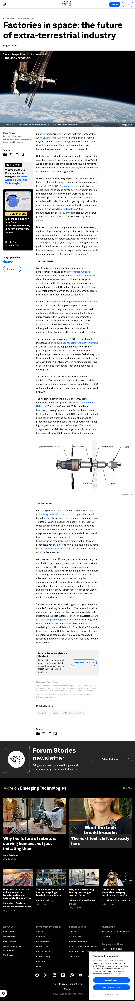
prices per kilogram (49, 242)
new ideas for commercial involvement (76, 342)
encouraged (68, 186)
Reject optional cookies (111, 987)
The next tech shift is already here (100, 841)
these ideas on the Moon (57, 548)
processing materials (47, 514)
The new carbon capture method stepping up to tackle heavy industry (50, 892)
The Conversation (16, 58)
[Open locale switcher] (3, 993)
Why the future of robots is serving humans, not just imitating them (30, 843)
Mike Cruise (9, 133)
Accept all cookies (111, 980)
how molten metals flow (84, 301)
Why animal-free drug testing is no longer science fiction (81, 892)
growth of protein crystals (50, 205)
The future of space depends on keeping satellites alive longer (114, 892)
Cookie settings (111, 994)
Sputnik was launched (55, 137)
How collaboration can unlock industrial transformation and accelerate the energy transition (16, 895)
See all (127, 788)
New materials (65, 208)
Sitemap (67, 989)
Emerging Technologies (18, 18)
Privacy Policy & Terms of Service (67, 984)
